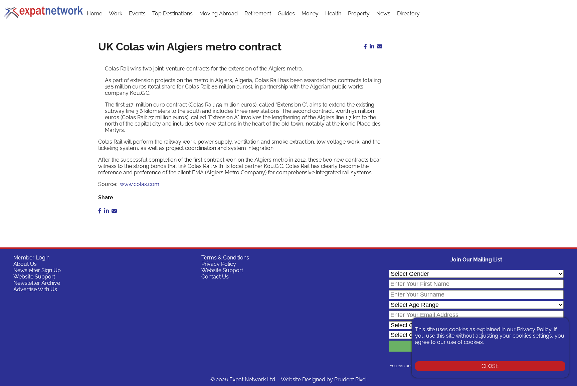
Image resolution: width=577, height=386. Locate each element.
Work (115, 13)
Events (137, 13)
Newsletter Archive (36, 283)
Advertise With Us (35, 289)
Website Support (34, 276)
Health (333, 13)
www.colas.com (139, 184)
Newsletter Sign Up (37, 270)
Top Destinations (172, 13)
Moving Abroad (218, 13)
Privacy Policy (218, 264)
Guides (286, 13)
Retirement (257, 13)
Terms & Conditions (225, 257)
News (383, 13)
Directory (408, 13)
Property (359, 13)
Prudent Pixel (350, 379)
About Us (25, 264)
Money (310, 13)
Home (94, 13)
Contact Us (215, 276)
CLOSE (490, 366)
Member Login (31, 257)
